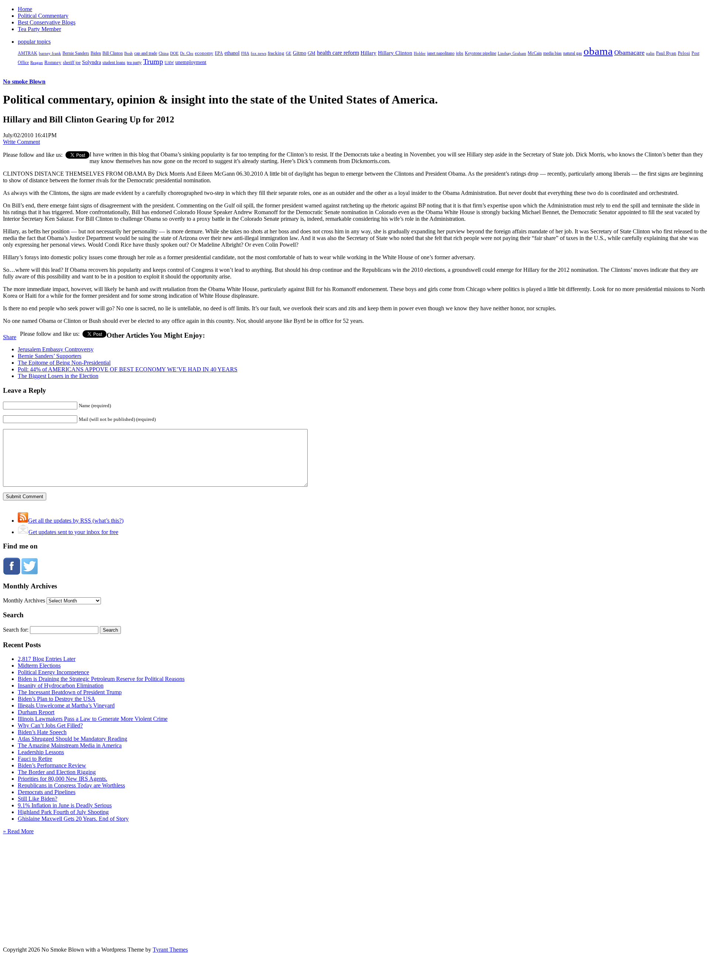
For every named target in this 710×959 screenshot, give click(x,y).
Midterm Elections (39, 665)
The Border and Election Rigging (57, 772)
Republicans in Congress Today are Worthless (71, 785)
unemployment (190, 62)
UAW (169, 62)
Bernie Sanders (75, 53)
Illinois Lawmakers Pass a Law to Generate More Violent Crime (93, 719)
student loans (113, 62)
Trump (153, 61)
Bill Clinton (112, 53)
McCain (535, 53)
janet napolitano (440, 53)
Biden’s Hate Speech (42, 732)
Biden (96, 53)
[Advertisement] (355, 881)
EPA (219, 53)
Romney (52, 62)
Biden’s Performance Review (52, 765)
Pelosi (684, 53)
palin (650, 53)
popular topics (34, 41)
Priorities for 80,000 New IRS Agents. (62, 779)
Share (9, 337)
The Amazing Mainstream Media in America (70, 745)
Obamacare (629, 52)
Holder (420, 53)
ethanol (232, 53)
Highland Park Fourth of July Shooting (63, 812)
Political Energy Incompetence (53, 672)
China (164, 53)
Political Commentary (43, 16)
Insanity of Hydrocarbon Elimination (61, 685)
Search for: (15, 630)
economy (204, 53)
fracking (276, 53)
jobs (459, 53)
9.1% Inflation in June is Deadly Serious (65, 805)
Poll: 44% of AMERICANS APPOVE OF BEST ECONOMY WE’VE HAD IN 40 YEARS (127, 369)
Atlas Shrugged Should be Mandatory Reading (72, 739)
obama (598, 51)
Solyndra (91, 62)
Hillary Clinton (395, 53)
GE (288, 53)
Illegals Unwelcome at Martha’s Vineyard (66, 705)
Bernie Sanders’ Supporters (49, 356)
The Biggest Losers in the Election (58, 376)
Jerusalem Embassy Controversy (56, 349)
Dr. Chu (186, 53)
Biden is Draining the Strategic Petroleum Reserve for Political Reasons (101, 679)
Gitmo (299, 53)
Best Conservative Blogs (46, 22)
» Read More (18, 831)
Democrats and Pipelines (46, 792)
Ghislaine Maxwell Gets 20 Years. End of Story (73, 819)
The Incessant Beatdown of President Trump (70, 692)
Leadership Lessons (41, 752)
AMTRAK (27, 53)
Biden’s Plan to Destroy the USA (56, 699)
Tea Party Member (39, 29)
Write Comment (21, 142)
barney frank (50, 53)
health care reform (338, 53)
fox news (258, 53)
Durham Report (36, 712)
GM (311, 53)
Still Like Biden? (37, 799)
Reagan (36, 62)
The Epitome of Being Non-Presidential (64, 362)
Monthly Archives (24, 600)
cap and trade (145, 53)
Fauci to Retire (35, 759)
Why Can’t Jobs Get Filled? (50, 725)
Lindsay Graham (512, 53)
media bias (552, 53)
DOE (174, 53)
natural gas (572, 53)
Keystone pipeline (480, 53)
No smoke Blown (24, 81)
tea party (134, 62)
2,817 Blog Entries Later (46, 659)
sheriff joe (72, 62)
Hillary (368, 53)
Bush (128, 53)
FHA (245, 53)
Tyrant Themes (170, 949)
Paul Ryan (666, 53)
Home (25, 9)
